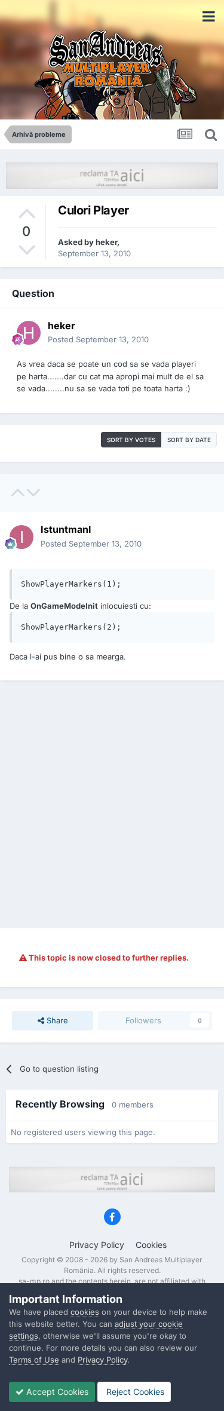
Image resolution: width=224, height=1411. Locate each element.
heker (106, 242)
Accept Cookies (56, 1392)
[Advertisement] (112, 804)
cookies (84, 1312)
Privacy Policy (96, 1245)
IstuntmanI (66, 529)
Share (56, 1020)
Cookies (151, 1245)
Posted (98, 339)
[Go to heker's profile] (29, 333)
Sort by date (189, 439)
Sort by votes (131, 439)
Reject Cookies (134, 1392)
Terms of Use (34, 1359)
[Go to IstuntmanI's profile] (21, 537)
